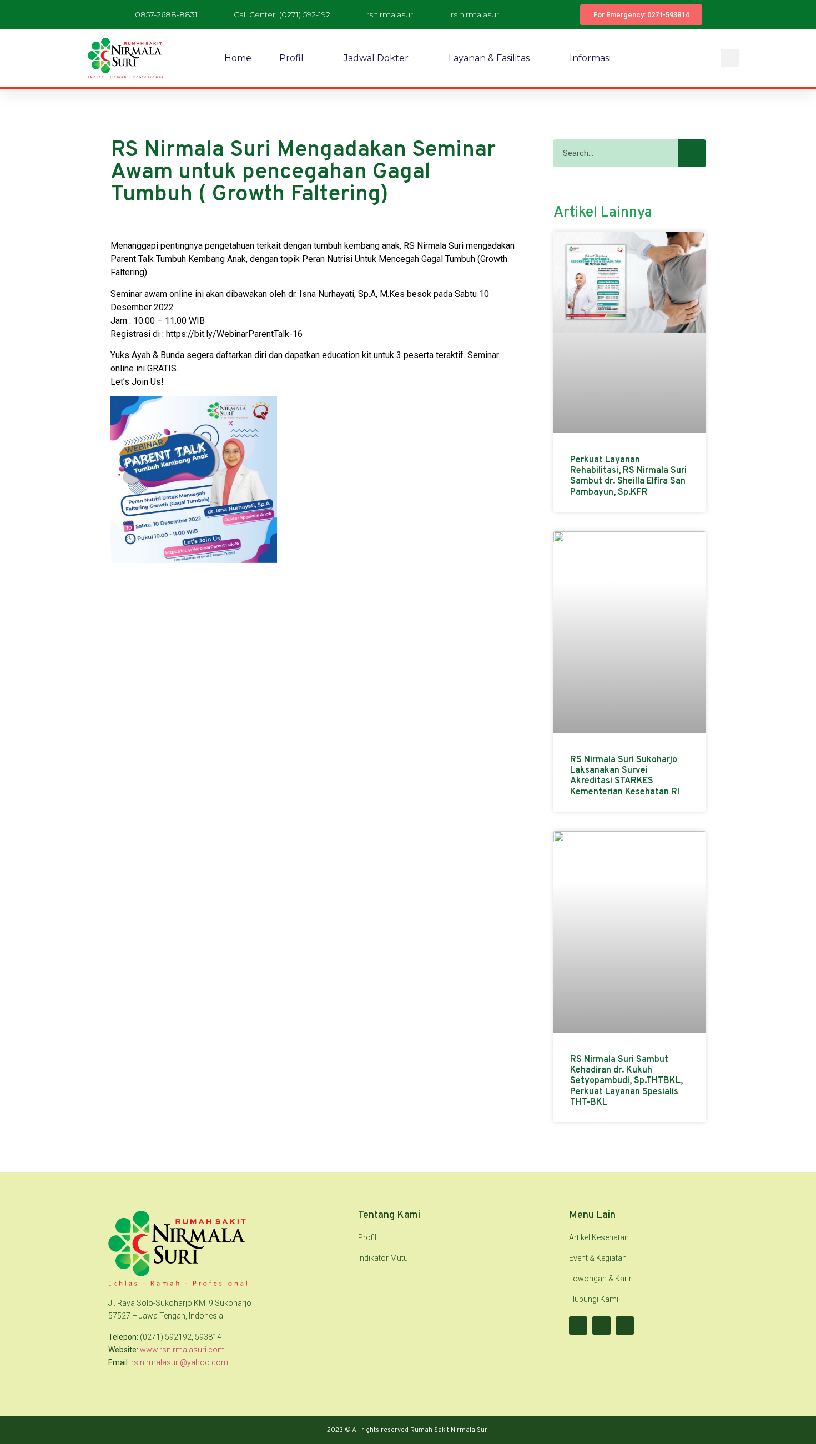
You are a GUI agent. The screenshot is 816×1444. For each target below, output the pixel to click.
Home (237, 58)
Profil (291, 58)
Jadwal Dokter (376, 58)
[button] (730, 58)
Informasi (590, 58)
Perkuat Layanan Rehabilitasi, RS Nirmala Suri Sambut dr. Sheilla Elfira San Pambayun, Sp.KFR (628, 476)
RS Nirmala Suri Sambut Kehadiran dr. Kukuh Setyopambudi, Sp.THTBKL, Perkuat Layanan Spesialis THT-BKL (626, 1081)
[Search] (692, 153)
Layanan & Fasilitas (489, 58)
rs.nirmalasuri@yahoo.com (179, 1362)
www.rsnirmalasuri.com (182, 1349)
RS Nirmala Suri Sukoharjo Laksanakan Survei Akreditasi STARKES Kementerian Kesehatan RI (624, 776)
